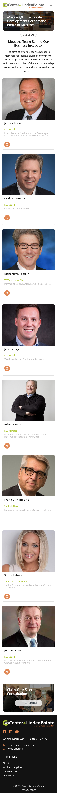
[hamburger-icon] (51, 5)
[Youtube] (17, 731)
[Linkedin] (7, 144)
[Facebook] (4, 731)
